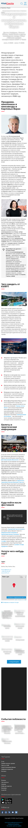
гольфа (3, 541)
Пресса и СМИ (5, 765)
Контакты (3, 771)
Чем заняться (5, 782)
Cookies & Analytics (13, 824)
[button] (21, 3)
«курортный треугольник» (16, 529)
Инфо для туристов (6, 786)
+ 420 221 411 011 (5, 571)
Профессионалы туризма (8, 763)
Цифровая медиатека (7, 769)
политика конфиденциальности (13, 822)
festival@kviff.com (6, 569)
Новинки (3, 784)
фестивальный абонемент (10, 459)
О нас (2, 761)
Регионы (3, 780)
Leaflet (16, 599)
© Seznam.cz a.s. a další (22, 599)
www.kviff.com (5, 573)
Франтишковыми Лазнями (10, 534)
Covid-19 (3, 790)
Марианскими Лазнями (9, 532)
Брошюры (4, 788)
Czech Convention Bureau (8, 767)
